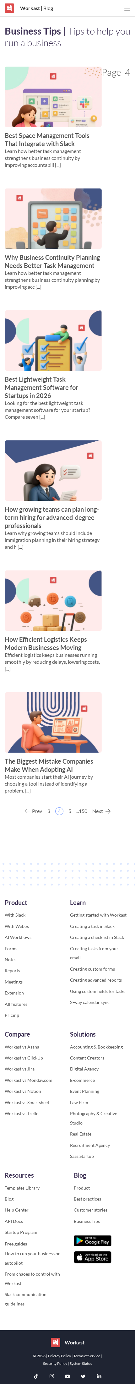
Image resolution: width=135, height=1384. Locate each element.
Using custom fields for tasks (97, 991)
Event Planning (84, 1091)
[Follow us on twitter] (83, 1377)
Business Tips (87, 1221)
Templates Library (22, 1188)
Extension (14, 992)
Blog (9, 1198)
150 (83, 811)
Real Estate (80, 1133)
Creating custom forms (92, 969)
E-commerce (82, 1080)
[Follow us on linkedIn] (98, 1377)
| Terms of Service (86, 1356)
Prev (37, 811)
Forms (11, 948)
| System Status (80, 1363)
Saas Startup (82, 1156)
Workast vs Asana (22, 1046)
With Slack (15, 915)
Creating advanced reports (96, 980)
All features (16, 1004)
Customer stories (90, 1209)
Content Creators (87, 1057)
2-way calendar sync (90, 1002)
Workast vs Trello (22, 1113)
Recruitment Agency (90, 1145)
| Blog (46, 8)
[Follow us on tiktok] (36, 1377)
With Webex (17, 926)
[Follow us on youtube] (67, 1377)
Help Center (17, 1209)
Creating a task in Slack (92, 926)
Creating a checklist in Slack (97, 937)
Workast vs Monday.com (28, 1080)
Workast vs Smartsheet (27, 1102)
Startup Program (21, 1232)
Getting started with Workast (98, 915)
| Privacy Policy (59, 1356)
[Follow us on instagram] (51, 1377)
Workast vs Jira (20, 1068)
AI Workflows (18, 937)
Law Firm (79, 1102)
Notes (10, 959)
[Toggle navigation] (127, 8)
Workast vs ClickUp (24, 1057)
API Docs (14, 1221)
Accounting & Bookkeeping (96, 1046)
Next (97, 811)
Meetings (14, 981)
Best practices (87, 1198)
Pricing (12, 1015)
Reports (12, 970)
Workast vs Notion (23, 1091)
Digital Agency (84, 1068)
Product (82, 1188)
